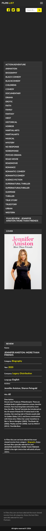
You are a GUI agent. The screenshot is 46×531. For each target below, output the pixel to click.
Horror (10, 126)
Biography (11, 73)
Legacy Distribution (22, 373)
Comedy (10, 89)
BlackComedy (13, 81)
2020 (10, 367)
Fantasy (10, 114)
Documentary (13, 93)
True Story (11, 200)
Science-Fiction (14, 180)
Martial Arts (12, 130)
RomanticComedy (15, 176)
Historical (11, 122)
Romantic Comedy (15, 172)
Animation (11, 69)
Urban (9, 209)
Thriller (10, 196)
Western (10, 213)
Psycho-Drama (13, 155)
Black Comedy (13, 77)
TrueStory (11, 204)
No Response (12, 147)
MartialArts (12, 134)
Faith (8, 106)
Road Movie (12, 159)
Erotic (9, 102)
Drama (9, 98)
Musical (10, 139)
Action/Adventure (16, 65)
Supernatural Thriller (18, 184)
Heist (8, 118)
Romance (10, 167)
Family (9, 110)
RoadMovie (12, 163)
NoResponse (12, 151)
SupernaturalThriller (17, 188)
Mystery (10, 143)
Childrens (11, 85)
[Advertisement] (23, 37)
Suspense (10, 192)
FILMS (8, 3)
